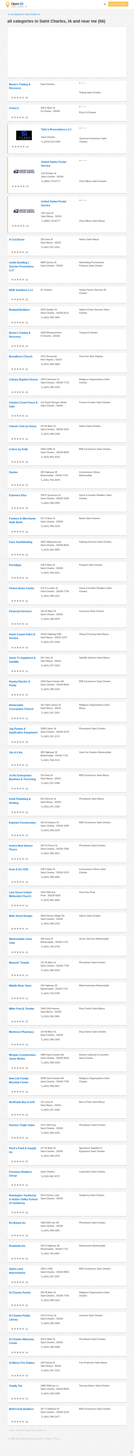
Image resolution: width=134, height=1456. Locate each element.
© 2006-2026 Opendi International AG (25, 1439)
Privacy (57, 1439)
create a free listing (118, 4)
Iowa (12, 1430)
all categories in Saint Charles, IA (25, 14)
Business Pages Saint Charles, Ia (31, 1430)
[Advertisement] (67, 52)
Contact (48, 1439)
